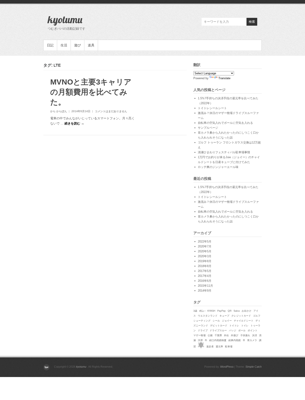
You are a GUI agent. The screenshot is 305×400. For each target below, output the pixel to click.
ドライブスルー (218, 330)
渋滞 (200, 340)
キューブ (224, 315)
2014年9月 (204, 290)
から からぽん (58, 111)
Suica (237, 310)
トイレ (245, 325)
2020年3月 (204, 256)
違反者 (210, 346)
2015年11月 (205, 285)
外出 (226, 335)
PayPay (221, 310)
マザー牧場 (199, 335)
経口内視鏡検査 (217, 340)
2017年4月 (204, 276)
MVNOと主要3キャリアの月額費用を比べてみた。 (91, 92)
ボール (242, 330)
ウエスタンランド (207, 315)
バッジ (232, 330)
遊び (77, 45)
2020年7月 (204, 246)
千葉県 (218, 335)
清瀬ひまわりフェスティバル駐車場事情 (224, 152)
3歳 (195, 310)
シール (216, 320)
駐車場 (228, 346)
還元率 (219, 346)
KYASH (211, 310)
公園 (210, 335)
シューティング (202, 320)
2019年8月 (204, 261)
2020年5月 (204, 251)
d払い (202, 310)
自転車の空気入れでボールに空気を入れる (225, 122)
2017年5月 (204, 271)
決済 (254, 335)
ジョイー (227, 320)
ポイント (252, 330)
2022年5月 (204, 241)
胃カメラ (252, 340)
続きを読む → (74, 123)
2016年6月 (204, 280)
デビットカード (218, 325)
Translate (224, 78)
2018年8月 (204, 266)
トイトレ (234, 325)
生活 (64, 45)
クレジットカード (241, 315)
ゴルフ (256, 315)
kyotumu (65, 19)
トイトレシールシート (212, 108)
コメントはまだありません (111, 111)
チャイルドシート (243, 320)
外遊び (234, 335)
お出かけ (246, 310)
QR (230, 310)
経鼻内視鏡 (234, 340)
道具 (91, 45)
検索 (252, 21)
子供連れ (245, 335)
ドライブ (203, 330)
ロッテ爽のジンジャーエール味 (218, 167)
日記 (50, 45)
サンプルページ (208, 127)
